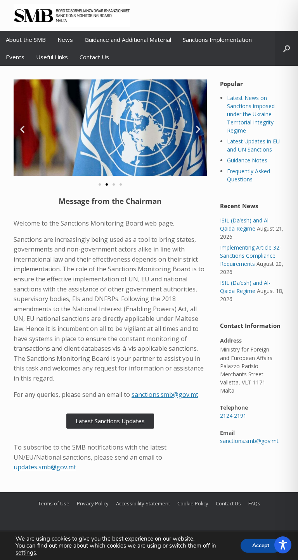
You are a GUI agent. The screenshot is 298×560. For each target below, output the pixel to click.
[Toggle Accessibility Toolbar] (283, 545)
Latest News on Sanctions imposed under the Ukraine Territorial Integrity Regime (251, 114)
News (65, 39)
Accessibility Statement (143, 503)
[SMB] (72, 15)
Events (15, 57)
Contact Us (94, 57)
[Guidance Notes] (110, 129)
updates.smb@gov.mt (45, 467)
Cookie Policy (192, 503)
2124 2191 (233, 415)
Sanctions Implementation (217, 39)
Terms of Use (53, 503)
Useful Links (52, 57)
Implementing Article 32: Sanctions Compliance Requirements (250, 255)
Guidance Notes (247, 160)
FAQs (254, 503)
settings (26, 552)
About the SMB (26, 39)
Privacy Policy (93, 503)
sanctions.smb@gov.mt (165, 394)
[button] (286, 48)
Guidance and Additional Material (128, 39)
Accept (260, 545)
